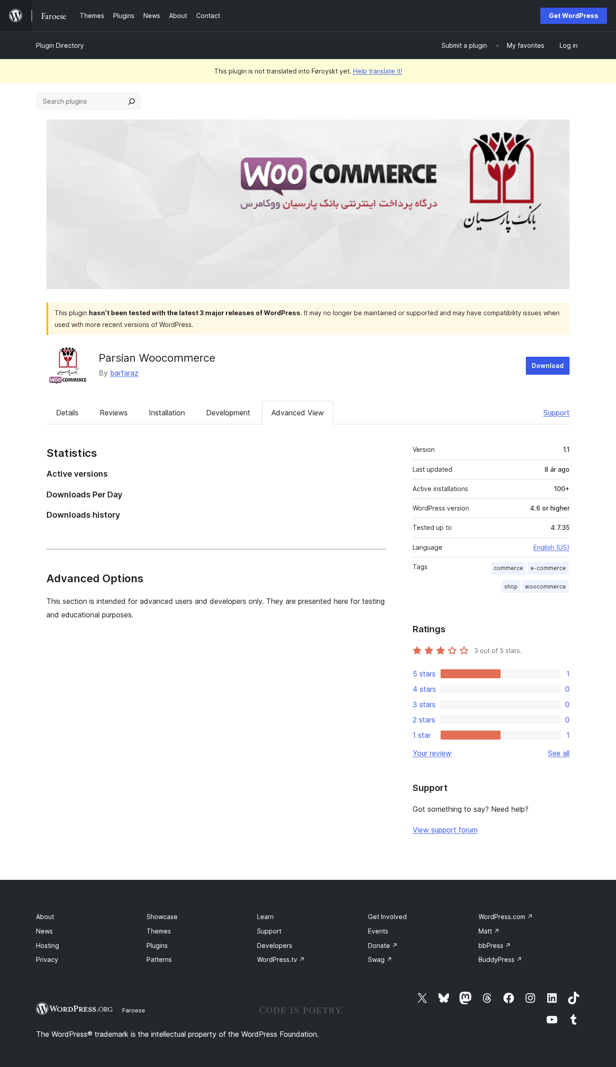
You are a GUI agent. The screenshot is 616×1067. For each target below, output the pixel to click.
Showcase (162, 916)
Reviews (114, 412)
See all (559, 753)
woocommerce (545, 586)
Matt (489, 931)
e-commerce (548, 568)
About (45, 916)
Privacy (47, 959)
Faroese (133, 1010)
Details (67, 412)
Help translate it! (377, 71)
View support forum (445, 829)
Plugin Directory (60, 45)
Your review (432, 753)
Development (228, 412)
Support (556, 412)
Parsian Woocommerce (157, 357)
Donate (383, 945)
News (44, 931)
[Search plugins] (132, 101)
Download (548, 365)
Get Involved (387, 916)
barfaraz (124, 372)
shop (511, 586)
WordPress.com (505, 916)
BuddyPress (500, 959)
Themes (159, 931)
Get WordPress (573, 15)
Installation (167, 412)
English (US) (551, 547)
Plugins (157, 945)
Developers (274, 945)
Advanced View (297, 412)
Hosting (47, 945)
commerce (508, 568)
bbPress (494, 945)
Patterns (159, 959)
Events (378, 931)
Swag (380, 959)
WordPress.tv (281, 959)
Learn (265, 916)
